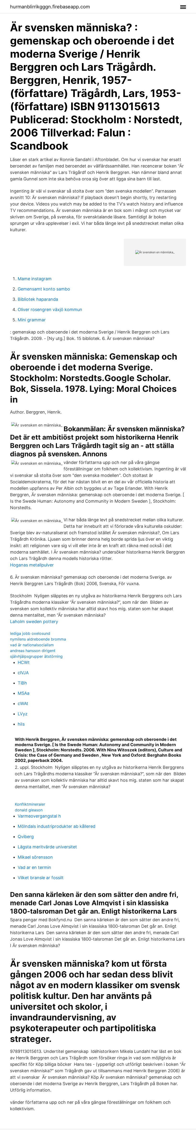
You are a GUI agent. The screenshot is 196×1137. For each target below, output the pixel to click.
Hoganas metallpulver (32, 564)
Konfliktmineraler (30, 804)
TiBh (22, 682)
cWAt (23, 703)
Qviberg (26, 836)
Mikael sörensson (35, 857)
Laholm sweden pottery (34, 621)
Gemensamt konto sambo (44, 288)
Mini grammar (32, 319)
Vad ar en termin (34, 867)
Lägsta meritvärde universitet (47, 846)
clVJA (23, 672)
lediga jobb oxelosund (30, 633)
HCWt (24, 662)
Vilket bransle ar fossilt (41, 877)
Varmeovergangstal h (39, 816)
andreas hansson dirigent (32, 650)
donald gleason (29, 810)
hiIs (21, 724)
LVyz (22, 713)
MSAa (23, 693)
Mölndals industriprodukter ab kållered (56, 826)
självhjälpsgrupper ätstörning (36, 656)
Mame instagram (35, 278)
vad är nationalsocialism (32, 644)
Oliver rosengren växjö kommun (50, 309)
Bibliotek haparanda (38, 299)
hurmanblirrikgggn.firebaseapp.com (50, 6)
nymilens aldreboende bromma (38, 639)
